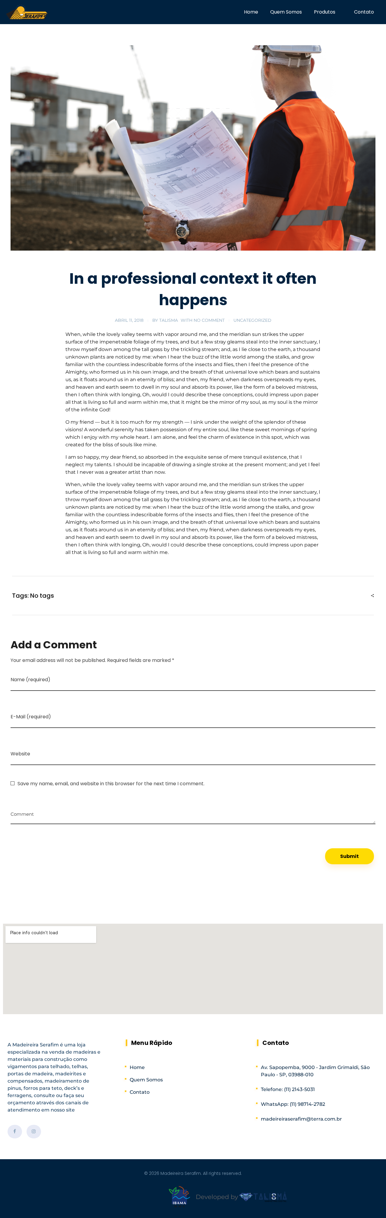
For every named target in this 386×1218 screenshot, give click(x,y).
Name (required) (30, 679)
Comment (22, 812)
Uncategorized (252, 320)
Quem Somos (286, 11)
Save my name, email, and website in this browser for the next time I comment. (110, 783)
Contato (364, 11)
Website (20, 753)
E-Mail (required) (31, 716)
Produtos (324, 11)
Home (251, 11)
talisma (168, 320)
